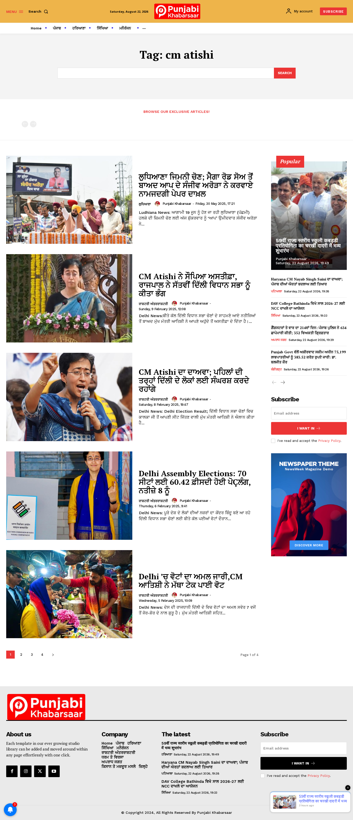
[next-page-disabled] (33, 124)
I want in (305, 428)
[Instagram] (26, 771)
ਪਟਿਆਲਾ (276, 291)
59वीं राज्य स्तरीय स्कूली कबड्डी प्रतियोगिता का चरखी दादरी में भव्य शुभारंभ (308, 245)
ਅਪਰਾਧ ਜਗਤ (279, 340)
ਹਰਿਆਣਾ (167, 754)
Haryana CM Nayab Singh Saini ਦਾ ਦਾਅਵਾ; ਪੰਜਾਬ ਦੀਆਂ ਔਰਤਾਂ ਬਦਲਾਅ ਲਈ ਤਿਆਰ (307, 282)
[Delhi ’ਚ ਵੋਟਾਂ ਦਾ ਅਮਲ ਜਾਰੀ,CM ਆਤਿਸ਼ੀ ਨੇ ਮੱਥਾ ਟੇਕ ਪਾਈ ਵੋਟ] (69, 594)
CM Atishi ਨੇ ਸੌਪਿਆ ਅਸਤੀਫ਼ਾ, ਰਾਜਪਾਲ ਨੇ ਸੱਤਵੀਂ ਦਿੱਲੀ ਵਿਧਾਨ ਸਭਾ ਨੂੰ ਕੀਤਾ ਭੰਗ (194, 285)
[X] (39, 771)
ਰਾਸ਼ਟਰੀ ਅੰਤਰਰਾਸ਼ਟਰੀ (153, 304)
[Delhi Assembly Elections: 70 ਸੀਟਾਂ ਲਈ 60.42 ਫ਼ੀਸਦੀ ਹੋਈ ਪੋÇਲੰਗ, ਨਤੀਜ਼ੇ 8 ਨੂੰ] (69, 495)
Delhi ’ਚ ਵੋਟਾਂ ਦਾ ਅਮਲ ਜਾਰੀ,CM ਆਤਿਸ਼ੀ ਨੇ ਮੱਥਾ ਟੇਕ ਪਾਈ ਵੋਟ (191, 580)
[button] (39, 11)
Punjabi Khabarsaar (177, 204)
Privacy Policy (329, 441)
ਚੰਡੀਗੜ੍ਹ (276, 369)
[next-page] (53, 655)
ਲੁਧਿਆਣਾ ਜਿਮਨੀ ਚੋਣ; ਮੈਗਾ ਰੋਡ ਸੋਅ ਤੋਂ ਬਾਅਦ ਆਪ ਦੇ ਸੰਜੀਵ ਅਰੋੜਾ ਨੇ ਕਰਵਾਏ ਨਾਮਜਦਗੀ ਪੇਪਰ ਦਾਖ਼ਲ (196, 185)
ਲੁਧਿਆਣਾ (145, 204)
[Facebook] (12, 771)
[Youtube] (54, 771)
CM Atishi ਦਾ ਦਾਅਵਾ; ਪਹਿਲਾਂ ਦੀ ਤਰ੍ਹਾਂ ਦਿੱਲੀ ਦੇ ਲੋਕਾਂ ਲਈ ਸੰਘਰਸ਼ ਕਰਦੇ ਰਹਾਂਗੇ (194, 380)
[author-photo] (158, 203)
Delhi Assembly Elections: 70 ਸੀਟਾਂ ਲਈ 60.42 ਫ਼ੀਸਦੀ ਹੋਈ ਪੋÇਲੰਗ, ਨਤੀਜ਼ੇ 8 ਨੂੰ (195, 482)
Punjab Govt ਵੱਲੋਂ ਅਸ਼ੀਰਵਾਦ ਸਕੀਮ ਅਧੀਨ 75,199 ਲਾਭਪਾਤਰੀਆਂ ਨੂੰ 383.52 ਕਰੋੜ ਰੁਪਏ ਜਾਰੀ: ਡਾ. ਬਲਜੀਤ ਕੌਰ (308, 356)
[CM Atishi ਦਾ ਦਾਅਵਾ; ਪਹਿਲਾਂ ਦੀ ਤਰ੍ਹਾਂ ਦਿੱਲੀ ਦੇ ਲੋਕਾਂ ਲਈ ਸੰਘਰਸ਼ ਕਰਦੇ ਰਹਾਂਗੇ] (69, 397)
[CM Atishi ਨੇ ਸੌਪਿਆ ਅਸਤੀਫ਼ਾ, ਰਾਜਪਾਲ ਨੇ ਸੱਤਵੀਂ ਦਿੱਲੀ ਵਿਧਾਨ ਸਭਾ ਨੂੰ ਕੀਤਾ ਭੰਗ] (69, 298)
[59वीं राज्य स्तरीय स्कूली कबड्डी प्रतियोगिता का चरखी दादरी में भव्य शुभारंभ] (309, 215)
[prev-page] (25, 124)
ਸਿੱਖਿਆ (275, 315)
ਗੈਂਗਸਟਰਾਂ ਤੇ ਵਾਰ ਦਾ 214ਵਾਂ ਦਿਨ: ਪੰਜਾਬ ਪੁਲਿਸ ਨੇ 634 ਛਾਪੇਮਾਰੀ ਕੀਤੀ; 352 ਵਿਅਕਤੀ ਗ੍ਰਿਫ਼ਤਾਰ (309, 330)
